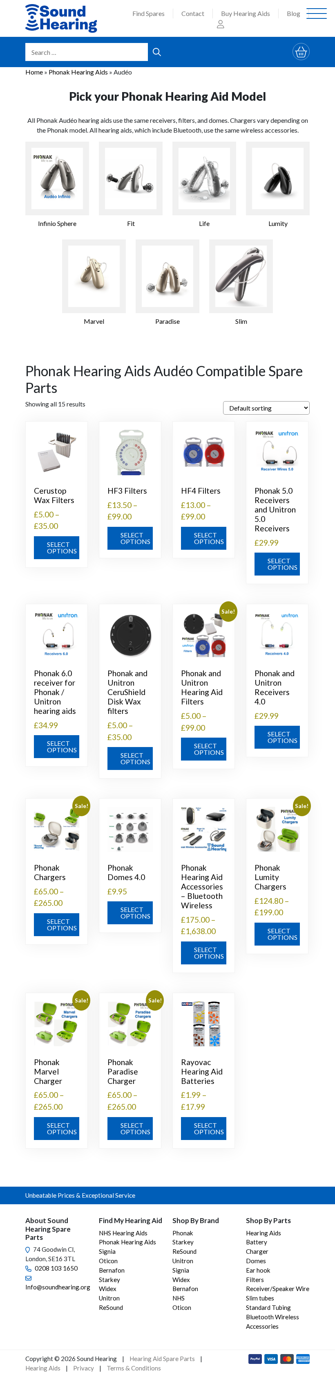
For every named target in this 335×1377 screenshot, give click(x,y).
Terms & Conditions (134, 1368)
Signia (107, 1251)
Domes (256, 1260)
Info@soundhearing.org (57, 1287)
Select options (62, 547)
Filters (255, 1279)
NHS (178, 1298)
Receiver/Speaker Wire (277, 1288)
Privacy (83, 1368)
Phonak (182, 1233)
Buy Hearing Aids (245, 13)
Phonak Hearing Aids (78, 72)
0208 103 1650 (56, 1268)
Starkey (109, 1279)
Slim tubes (260, 1298)
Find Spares (148, 13)
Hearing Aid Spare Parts (162, 1358)
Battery (256, 1242)
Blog (293, 13)
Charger (257, 1251)
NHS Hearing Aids (123, 1233)
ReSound (111, 1307)
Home (34, 72)
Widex (107, 1288)
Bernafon (112, 1270)
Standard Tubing (268, 1307)
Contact (192, 13)
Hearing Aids (263, 1233)
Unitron (109, 1298)
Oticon (108, 1260)
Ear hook (258, 1270)
